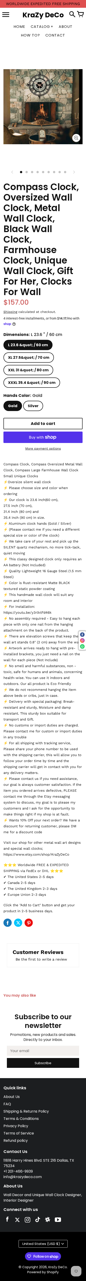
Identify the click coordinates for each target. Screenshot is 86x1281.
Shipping (10, 312)
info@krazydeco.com (22, 1176)
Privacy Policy (15, 1126)
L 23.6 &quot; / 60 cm (28, 345)
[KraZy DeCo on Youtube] (58, 1220)
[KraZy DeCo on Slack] (48, 1220)
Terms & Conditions (21, 1118)
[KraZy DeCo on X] (17, 1220)
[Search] (72, 14)
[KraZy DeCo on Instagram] (27, 1220)
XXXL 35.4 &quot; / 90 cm (31, 382)
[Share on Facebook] (7, 923)
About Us (11, 1096)
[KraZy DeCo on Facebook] (7, 1220)
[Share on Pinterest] (29, 923)
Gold (12, 406)
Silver (33, 406)
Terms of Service (18, 1133)
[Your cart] (80, 14)
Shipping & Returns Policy (26, 1111)
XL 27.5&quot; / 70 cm (28, 357)
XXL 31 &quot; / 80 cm (28, 370)
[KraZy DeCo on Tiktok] (38, 1220)
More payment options (43, 448)
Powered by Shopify (43, 1272)
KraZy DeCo (57, 1267)
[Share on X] (18, 923)
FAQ (7, 1104)
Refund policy (15, 1140)
